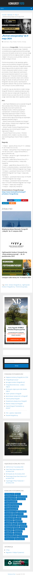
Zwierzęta (20, 539)
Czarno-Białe (10, 499)
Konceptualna (10, 516)
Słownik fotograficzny (12, 415)
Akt (18, 494)
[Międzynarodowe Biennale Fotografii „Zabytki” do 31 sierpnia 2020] (16, 219)
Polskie (15, 42)
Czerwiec (21, 499)
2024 (6, 285)
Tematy (24, 42)
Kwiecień (9, 519)
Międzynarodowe (12, 526)
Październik (19, 529)
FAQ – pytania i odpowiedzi (13, 413)
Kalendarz (6, 42)
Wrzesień (9, 539)
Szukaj (16, 365)
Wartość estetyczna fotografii (14, 404)
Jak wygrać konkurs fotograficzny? (15, 382)
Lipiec (18, 519)
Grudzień (22, 511)
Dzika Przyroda (10, 501)
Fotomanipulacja (11, 509)
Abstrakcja (9, 494)
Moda (23, 526)
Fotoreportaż (10, 511)
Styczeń (17, 534)
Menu (2, 8)
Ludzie (18, 521)
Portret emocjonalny (21, 287)
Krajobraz (22, 516)
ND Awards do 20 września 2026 (15, 474)
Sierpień (8, 534)
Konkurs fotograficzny (15, 285)
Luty (7, 524)
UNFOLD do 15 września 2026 (14, 467)
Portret (19, 42)
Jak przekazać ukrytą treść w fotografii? (17, 396)
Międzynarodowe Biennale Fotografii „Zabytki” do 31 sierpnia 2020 (15, 230)
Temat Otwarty (11, 536)
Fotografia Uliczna (11, 506)
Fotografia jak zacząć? (12, 380)
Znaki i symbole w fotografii (13, 394)
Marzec (22, 524)
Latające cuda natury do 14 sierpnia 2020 (16, 277)
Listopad (9, 521)
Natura (9, 529)
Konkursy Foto (11, 574)
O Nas (8, 550)
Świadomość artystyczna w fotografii (16, 401)
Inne (8, 514)
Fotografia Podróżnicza (13, 504)
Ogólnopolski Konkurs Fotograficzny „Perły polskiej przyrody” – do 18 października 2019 (14, 254)
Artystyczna (21, 496)
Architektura (10, 496)
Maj (11, 42)
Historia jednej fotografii (12, 399)
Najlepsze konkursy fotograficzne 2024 (17, 377)
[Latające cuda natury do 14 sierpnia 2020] (16, 268)
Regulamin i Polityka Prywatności (15, 552)
